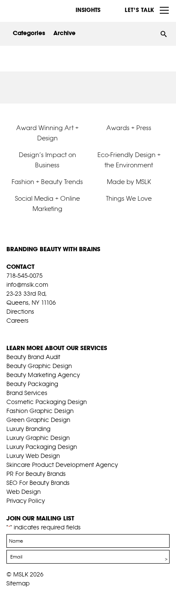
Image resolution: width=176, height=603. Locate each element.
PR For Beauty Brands (36, 474)
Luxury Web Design (33, 456)
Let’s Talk (139, 9)
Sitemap (17, 583)
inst (50, 331)
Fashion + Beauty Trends (47, 182)
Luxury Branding (28, 429)
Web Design (23, 492)
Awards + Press (128, 128)
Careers (17, 320)
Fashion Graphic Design (39, 411)
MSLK (38, 10)
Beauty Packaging (32, 384)
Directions (20, 311)
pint (37, 331)
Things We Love (129, 198)
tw (23, 331)
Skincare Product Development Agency (62, 465)
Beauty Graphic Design (39, 366)
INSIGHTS (88, 9)
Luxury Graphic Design (38, 438)
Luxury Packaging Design (41, 447)
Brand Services (26, 393)
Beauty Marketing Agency (43, 375)
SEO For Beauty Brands (38, 483)
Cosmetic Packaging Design (46, 402)
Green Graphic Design (38, 420)
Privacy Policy (25, 501)
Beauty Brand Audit (33, 357)
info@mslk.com (27, 284)
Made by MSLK (129, 182)
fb (10, 331)
